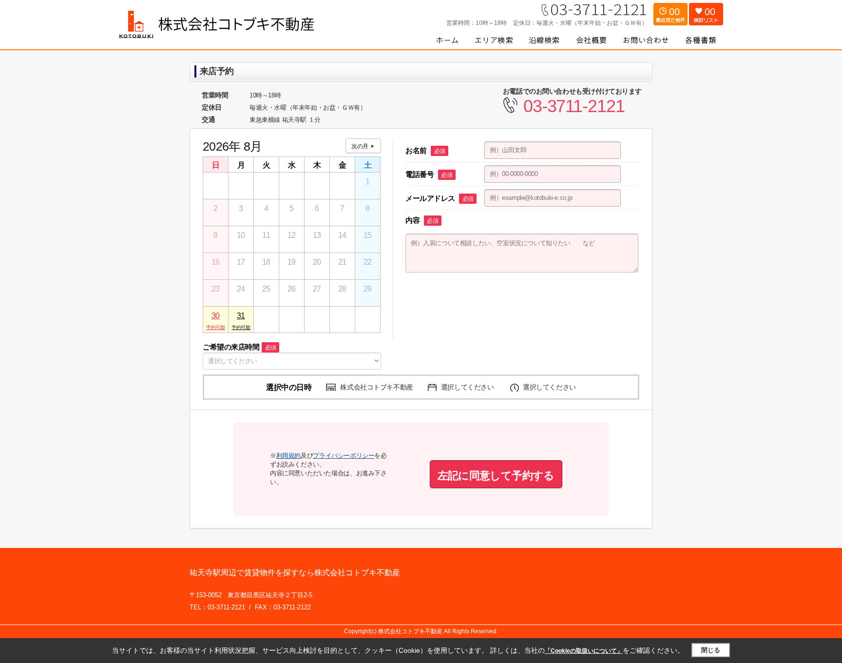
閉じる (710, 650)
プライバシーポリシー (343, 455)
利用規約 (288, 455)
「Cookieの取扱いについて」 (584, 650)
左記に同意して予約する (496, 475)
